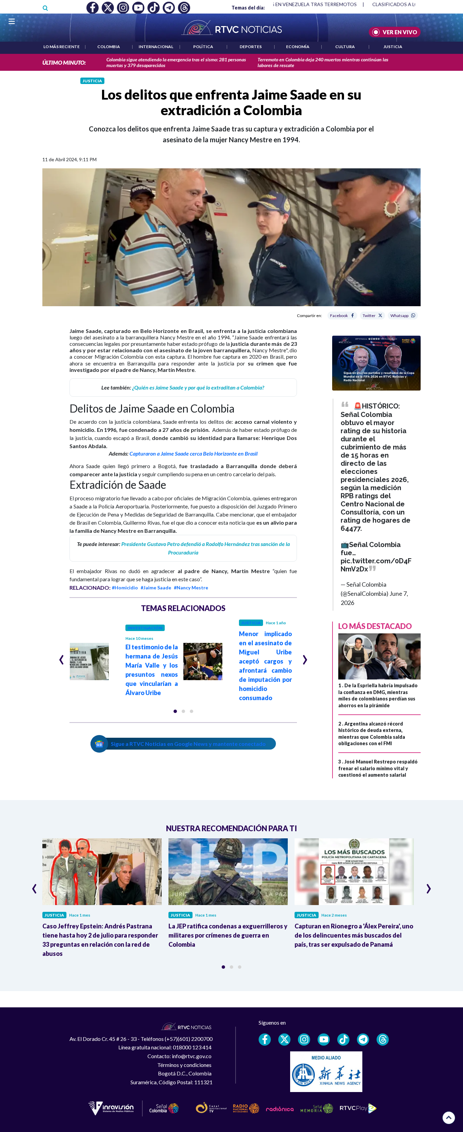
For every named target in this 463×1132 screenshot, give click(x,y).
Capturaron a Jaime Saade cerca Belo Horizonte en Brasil (193, 453)
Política (203, 46)
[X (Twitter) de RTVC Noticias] (284, 1039)
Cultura (345, 46)
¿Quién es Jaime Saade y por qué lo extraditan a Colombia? (198, 387)
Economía (297, 46)
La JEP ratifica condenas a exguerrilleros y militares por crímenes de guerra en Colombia (227, 935)
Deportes (251, 46)
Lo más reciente (61, 46)
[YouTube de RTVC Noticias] (324, 1039)
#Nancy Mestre (191, 587)
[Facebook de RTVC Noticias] (265, 1039)
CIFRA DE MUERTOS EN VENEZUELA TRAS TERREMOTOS (282, 4)
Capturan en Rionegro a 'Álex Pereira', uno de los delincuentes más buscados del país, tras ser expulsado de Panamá (354, 935)
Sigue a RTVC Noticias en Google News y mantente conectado (188, 743)
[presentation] (61, 657)
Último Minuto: (64, 62)
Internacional (156, 46)
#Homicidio (125, 587)
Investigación (145, 627)
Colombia (108, 46)
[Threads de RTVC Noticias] (383, 1039)
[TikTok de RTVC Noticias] (343, 1039)
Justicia (392, 46)
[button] (175, 711)
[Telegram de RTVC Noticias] (363, 1039)
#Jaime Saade (156, 587)
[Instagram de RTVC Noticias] (304, 1039)
